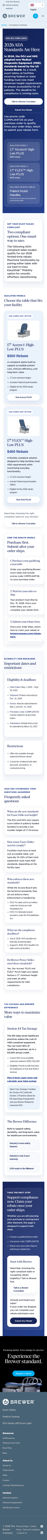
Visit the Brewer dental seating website (13, 5)
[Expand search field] (35, 16)
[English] (36, 5)
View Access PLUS (23, 397)
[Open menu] (42, 16)
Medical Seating (11, 1416)
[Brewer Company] (14, 15)
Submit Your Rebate (23, 110)
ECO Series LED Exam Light (17, 1423)
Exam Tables (9, 1410)
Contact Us (22, 1533)
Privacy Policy (22, 1526)
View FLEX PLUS (23, 500)
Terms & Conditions (31, 1530)
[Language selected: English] (36, 5)
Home (4, 25)
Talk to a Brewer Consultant (23, 101)
